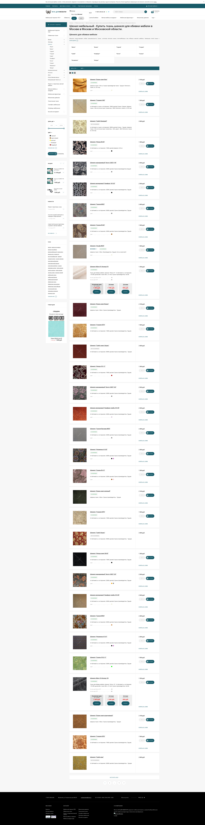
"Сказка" (52, 63)
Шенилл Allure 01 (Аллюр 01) (99, 266)
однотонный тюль (52, 288)
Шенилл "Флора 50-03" (97, 142)
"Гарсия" (52, 51)
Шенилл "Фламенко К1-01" (98, 636)
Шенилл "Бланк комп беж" (98, 79)
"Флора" (52, 68)
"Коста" (51, 61)
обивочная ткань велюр (53, 284)
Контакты (55, 6)
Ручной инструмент (83, 817)
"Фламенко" (53, 65)
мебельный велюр (52, 277)
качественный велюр (53, 261)
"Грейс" (51, 56)
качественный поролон (53, 263)
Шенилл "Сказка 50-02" (97, 225)
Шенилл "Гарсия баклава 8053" (100, 429)
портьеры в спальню (53, 291)
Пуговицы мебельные (84, 815)
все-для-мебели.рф (52, 256)
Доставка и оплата (65, 6)
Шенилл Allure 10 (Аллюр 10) (99, 678)
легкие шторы (51, 272)
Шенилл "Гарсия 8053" (97, 204)
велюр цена (51, 254)
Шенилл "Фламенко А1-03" (98, 449)
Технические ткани (83, 811)
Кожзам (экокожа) (52, 70)
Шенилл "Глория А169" (97, 100)
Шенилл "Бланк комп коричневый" (101, 715)
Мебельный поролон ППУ (69, 809)
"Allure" (51, 46)
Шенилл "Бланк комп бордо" (99, 304)
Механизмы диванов (84, 809)
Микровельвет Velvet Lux (54, 79)
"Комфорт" (52, 58)
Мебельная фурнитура (68, 818)
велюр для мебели (52, 249)
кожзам (60, 265)
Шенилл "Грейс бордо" (97, 533)
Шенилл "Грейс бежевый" (98, 121)
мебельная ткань (52, 275)
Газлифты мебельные (84, 813)
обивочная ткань (52, 282)
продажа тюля (51, 293)
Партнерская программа (85, 6)
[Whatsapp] (106, 12)
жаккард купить (51, 258)
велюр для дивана (56, 247)
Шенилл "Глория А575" (97, 512)
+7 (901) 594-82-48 (100, 12)
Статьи (96, 6)
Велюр (49, 39)
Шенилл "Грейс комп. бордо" (99, 345)
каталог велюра (59, 258)
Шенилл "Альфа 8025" (97, 246)
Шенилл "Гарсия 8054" (97, 616)
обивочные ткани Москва (54, 286)
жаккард (60, 256)
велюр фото (60, 252)
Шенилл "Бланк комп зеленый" (100, 491)
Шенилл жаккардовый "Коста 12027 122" (103, 387)
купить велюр (60, 268)
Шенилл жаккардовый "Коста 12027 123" (103, 574)
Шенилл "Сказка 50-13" (97, 470)
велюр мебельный (52, 252)
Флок (49, 75)
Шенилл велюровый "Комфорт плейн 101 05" (104, 408)
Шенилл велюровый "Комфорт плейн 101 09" (104, 595)
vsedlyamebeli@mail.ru (86, 797)
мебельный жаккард (53, 279)
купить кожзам (51, 270)
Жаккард (50, 42)
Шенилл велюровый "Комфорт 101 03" (102, 183)
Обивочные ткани (79, 23)
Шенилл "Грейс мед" (97, 757)
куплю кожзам (59, 270)
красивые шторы (52, 268)
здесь (155, 2)
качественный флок (52, 265)
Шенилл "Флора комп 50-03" (99, 553)
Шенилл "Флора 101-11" (97, 366)
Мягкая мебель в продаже (69, 816)
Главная (48, 6)
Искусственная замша (53, 77)
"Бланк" (51, 49)
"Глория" (52, 53)
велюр (49, 247)
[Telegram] (108, 12)
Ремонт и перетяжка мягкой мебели (70, 814)
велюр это (56, 254)
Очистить (61, 153)
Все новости (51, 233)
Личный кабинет (50, 811)
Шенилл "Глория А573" (97, 325)
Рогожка (50, 72)
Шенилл (50, 44)
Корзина (48, 809)
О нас (74, 6)
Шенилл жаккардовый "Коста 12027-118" (103, 163)
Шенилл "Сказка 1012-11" (98, 657)
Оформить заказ (49, 813)
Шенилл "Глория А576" (97, 736)
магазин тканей (59, 272)
